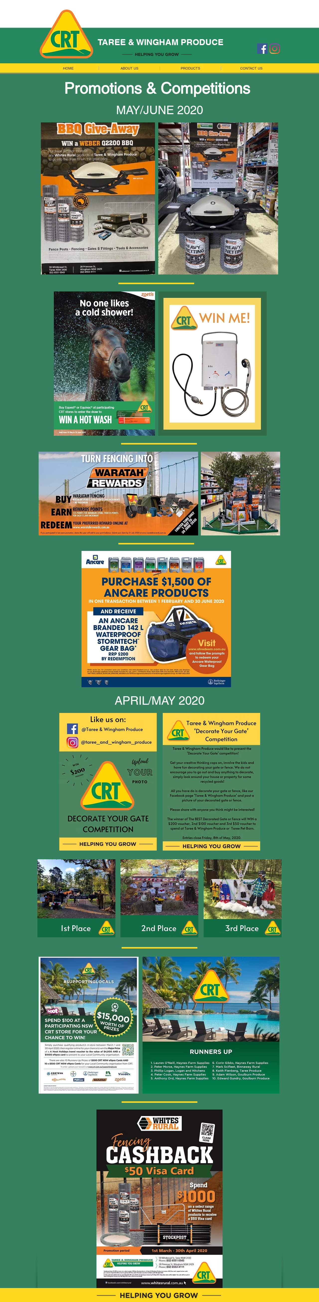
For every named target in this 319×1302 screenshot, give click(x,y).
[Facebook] (262, 48)
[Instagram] (274, 48)
